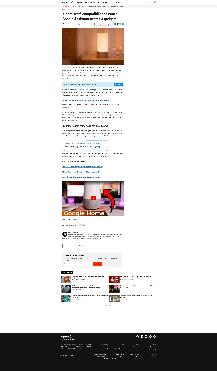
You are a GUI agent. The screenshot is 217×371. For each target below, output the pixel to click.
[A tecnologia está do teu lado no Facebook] (137, 336)
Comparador (118, 2)
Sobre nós (105, 358)
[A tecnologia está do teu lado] (67, 2)
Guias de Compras (90, 2)
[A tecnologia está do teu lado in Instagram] (142, 336)
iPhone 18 (106, 6)
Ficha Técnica (120, 356)
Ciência (138, 344)
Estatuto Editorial (119, 354)
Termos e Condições (135, 354)
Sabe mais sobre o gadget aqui (97, 140)
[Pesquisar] (149, 2)
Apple (106, 349)
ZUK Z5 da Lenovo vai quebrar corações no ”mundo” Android (89, 100)
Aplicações (105, 346)
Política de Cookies (135, 356)
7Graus (71, 355)
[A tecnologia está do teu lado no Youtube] (146, 336)
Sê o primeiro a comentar (89, 245)
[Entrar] (154, 2)
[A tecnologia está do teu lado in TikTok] (150, 336)
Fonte (64, 220)
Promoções (80, 2)
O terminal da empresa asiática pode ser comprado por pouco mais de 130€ (89, 90)
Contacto (137, 358)
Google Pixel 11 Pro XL (79, 6)
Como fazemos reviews (118, 358)
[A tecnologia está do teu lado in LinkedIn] (154, 336)
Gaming (154, 349)
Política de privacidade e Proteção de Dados (100, 355)
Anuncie (154, 354)
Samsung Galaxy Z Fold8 (94, 6)
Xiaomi (122, 344)
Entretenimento (136, 346)
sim (80, 225)
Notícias (105, 2)
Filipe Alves (65, 24)
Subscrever (97, 264)
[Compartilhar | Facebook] (115, 24)
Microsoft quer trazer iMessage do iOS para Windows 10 (81, 172)
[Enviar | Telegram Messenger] (123, 24)
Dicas (111, 2)
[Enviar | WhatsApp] (120, 24)
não (84, 225)
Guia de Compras (119, 349)
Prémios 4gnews (151, 356)
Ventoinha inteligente (117, 6)
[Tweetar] (118, 24)
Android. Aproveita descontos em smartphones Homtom (81, 177)
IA (123, 346)
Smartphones (104, 344)
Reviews (99, 2)
